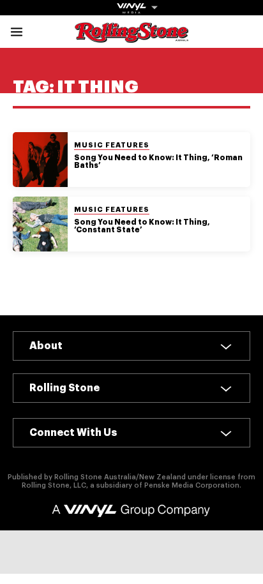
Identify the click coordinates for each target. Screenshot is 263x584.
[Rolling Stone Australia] (131, 36)
